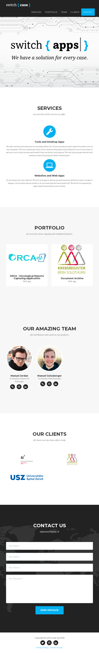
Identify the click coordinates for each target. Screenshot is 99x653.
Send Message (49, 610)
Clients (75, 12)
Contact (88, 12)
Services (36, 12)
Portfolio (51, 12)
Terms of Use (56, 647)
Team (64, 12)
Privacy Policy (42, 647)
